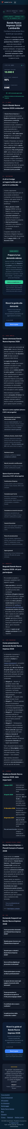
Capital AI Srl (14, 1123)
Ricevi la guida (14, 324)
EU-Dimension (5, 1103)
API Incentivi (4, 1100)
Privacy (3, 1117)
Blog (2, 1111)
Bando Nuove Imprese (7, 1109)
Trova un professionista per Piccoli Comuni (12, 904)
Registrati (10, 1117)
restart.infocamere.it (10, 663)
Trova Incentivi (5, 1095)
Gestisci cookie (19, 1117)
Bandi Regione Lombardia (13, 908)
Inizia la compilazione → (14, 282)
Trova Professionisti (7, 1097)
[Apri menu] (15, 2)
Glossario (4, 1114)
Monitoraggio (5, 1106)
